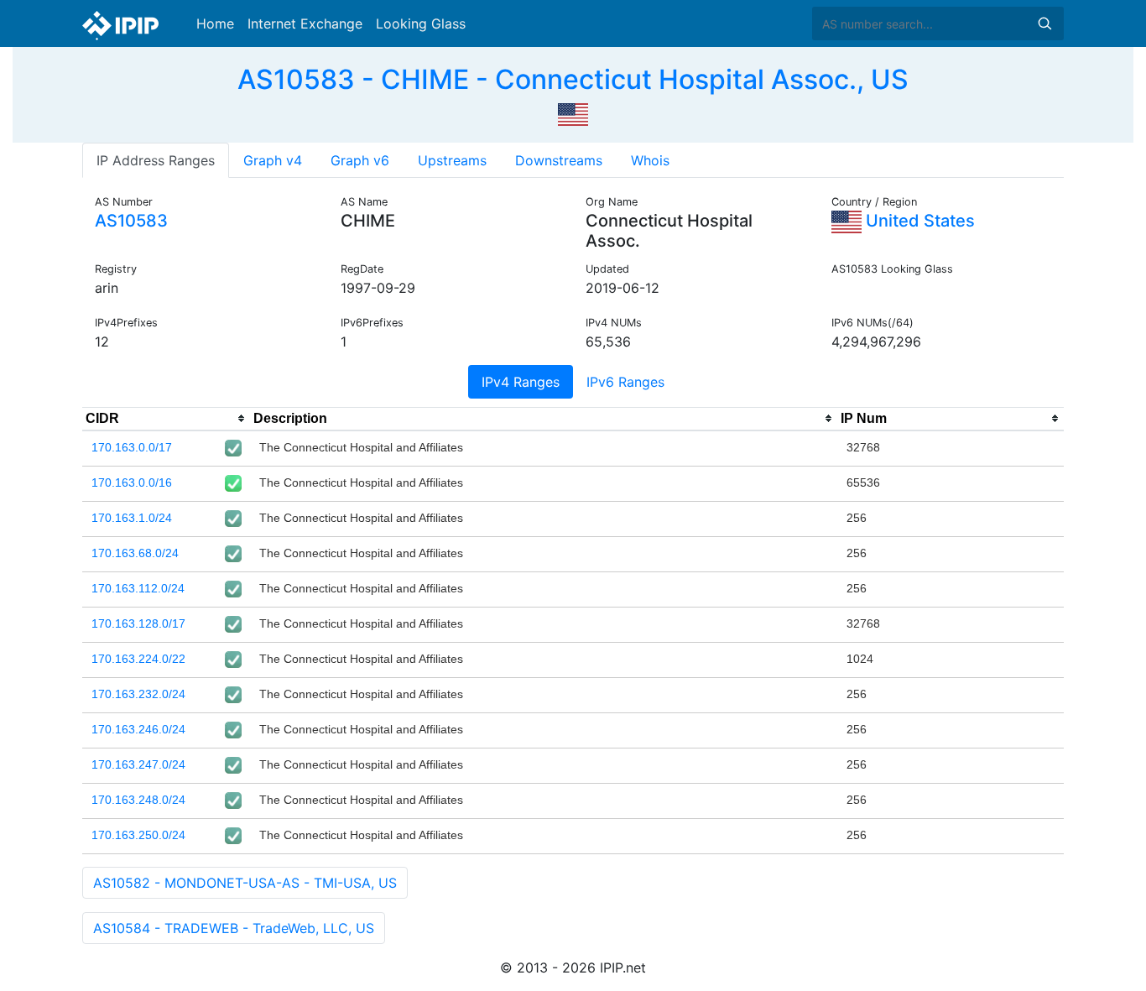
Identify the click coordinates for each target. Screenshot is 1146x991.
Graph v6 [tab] (360, 160)
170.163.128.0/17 (138, 623)
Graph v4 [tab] (272, 160)
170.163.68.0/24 (135, 553)
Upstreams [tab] (452, 160)
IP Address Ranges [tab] (155, 160)
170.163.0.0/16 (131, 482)
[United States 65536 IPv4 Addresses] (573, 112)
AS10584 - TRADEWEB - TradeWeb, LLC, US (233, 928)
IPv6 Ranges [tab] (625, 381)
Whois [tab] (650, 160)
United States (918, 221)
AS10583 (131, 221)
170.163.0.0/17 (131, 447)
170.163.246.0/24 (138, 729)
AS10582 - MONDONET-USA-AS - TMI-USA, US (245, 882)
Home (215, 23)
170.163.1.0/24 (131, 517)
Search (1044, 23)
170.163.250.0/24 (138, 835)
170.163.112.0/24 (138, 588)
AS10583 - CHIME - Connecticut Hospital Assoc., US (573, 79)
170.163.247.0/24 (138, 764)
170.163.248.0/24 (138, 799)
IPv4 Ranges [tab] (521, 381)
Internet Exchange (304, 23)
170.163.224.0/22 (138, 658)
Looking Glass (421, 23)
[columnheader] (166, 418)
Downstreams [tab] (558, 160)
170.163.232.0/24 (138, 694)
